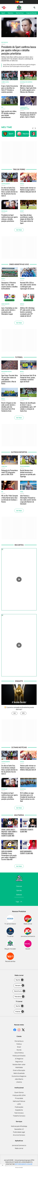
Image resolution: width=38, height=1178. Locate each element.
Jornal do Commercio (19, 1145)
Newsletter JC (19, 1129)
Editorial (19, 895)
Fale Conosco (19, 1113)
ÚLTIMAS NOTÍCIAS (19, 747)
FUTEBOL (19, 357)
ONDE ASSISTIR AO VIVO (19, 264)
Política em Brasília (19, 1056)
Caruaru (19, 985)
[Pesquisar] (34, 7)
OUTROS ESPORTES (19, 452)
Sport (3, 13)
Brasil (19, 1047)
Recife (19, 980)
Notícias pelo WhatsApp (19, 1126)
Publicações (19, 1107)
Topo (17, 902)
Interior (19, 1012)
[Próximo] (35, 128)
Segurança (19, 1062)
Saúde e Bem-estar (19, 1064)
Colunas (19, 886)
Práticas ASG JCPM (19, 1095)
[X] (23, 1030)
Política (19, 1044)
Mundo (19, 1050)
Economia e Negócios (19, 1076)
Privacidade (19, 1098)
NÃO (23, 713)
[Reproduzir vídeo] (19, 579)
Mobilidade (19, 1067)
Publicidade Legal (19, 1132)
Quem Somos (19, 1092)
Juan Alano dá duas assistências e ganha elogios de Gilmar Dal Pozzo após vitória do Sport (19, 65)
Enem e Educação (19, 1070)
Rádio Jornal (19, 1148)
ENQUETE (19, 681)
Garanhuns (19, 991)
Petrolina (19, 997)
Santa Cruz (20, 13)
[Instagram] (19, 1030)
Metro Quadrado (19, 1073)
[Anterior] (32, 128)
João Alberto (19, 1079)
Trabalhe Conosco (19, 1116)
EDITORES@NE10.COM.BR (23, 1164)
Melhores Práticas (19, 1101)
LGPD (19, 1104)
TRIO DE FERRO (19, 169)
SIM (14, 713)
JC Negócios (19, 1059)
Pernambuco (19, 1041)
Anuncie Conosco (19, 1135)
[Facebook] (14, 1030)
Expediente (19, 1110)
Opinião (19, 890)
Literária (19, 1082)
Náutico (10, 13)
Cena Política (19, 1053)
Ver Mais (19, 230)
